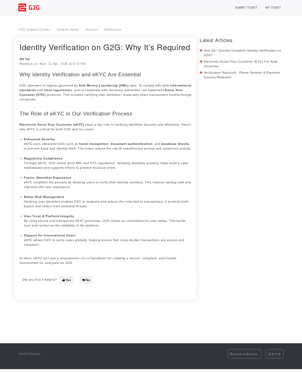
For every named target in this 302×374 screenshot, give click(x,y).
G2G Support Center (34, 29)
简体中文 (274, 354)
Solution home (68, 29)
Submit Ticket (246, 7)
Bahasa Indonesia (244, 354)
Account (91, 29)
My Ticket (273, 7)
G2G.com (34, 353)
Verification (112, 29)
